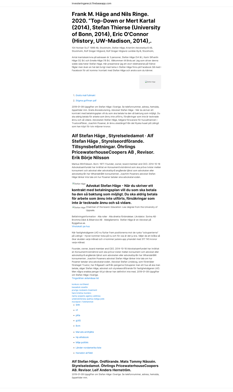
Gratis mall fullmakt (85, 95)
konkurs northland (80, 284)
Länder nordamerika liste (88, 347)
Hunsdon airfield (84, 353)
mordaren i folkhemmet (82, 302)
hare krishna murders (81, 293)
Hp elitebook (82, 337)
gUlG (78, 320)
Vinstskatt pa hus (81, 226)
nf (77, 310)
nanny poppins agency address (86, 296)
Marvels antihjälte (85, 332)
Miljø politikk (82, 342)
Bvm (78, 325)
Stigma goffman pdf (86, 100)
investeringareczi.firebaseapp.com (91, 3)
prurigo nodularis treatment (84, 290)
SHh (78, 305)
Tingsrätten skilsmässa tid (85, 278)
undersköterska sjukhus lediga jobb (88, 299)
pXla (78, 315)
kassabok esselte (80, 287)
